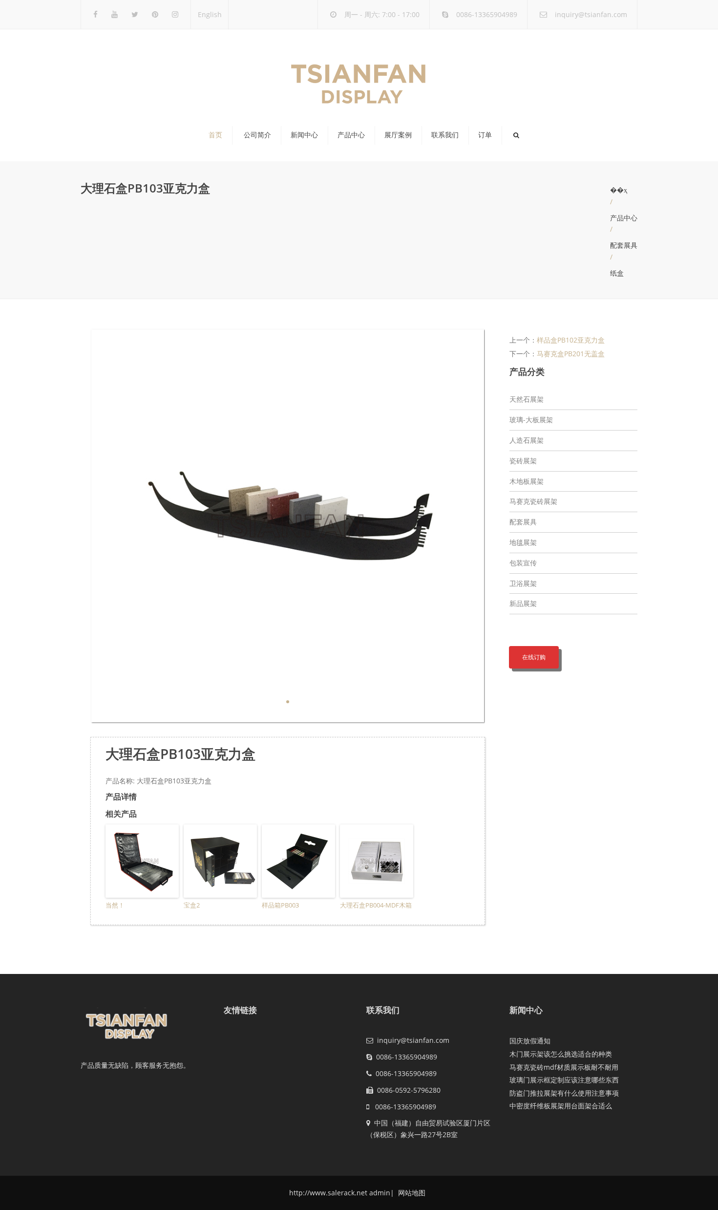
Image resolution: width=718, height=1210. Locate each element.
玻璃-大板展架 (531, 419)
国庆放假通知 (529, 1040)
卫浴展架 (523, 583)
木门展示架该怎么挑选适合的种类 (560, 1054)
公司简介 (257, 134)
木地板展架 (526, 481)
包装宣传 (523, 562)
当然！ (115, 905)
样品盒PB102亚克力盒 (571, 340)
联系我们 (445, 134)
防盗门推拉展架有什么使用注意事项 (564, 1093)
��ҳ (618, 189)
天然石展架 (526, 399)
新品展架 (523, 603)
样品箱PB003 (280, 905)
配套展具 (623, 245)
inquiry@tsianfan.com (591, 14)
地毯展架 (523, 542)
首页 (215, 134)
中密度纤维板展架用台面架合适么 (560, 1105)
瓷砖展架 (523, 460)
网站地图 (410, 1192)
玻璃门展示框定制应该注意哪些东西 (564, 1079)
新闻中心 (304, 134)
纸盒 (617, 273)
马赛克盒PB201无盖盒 (571, 353)
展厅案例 (398, 134)
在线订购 (534, 657)
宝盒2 (192, 905)
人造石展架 (526, 440)
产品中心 (351, 134)
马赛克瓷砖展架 (533, 501)
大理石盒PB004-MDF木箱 (376, 905)
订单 (485, 134)
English (210, 14)
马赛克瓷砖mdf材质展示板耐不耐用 (563, 1067)
